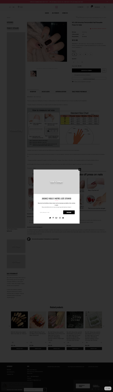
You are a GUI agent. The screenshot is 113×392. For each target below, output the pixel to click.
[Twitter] (50, 218)
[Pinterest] (53, 218)
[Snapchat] (63, 218)
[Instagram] (60, 218)
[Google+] (56, 218)
